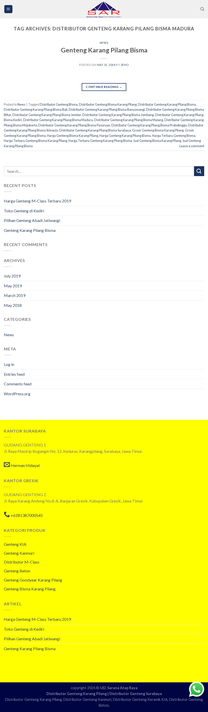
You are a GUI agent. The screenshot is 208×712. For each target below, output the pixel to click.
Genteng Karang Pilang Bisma (104, 50)
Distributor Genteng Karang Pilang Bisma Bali (35, 109)
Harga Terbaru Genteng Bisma (173, 136)
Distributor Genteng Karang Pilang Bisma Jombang (118, 115)
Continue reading (104, 87)
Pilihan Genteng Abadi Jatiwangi (32, 220)
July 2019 (12, 275)
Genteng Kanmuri (19, 553)
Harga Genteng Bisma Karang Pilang (72, 136)
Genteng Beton (17, 570)
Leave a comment (191, 146)
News (104, 42)
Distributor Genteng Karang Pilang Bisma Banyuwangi (107, 109)
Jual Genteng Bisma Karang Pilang (157, 141)
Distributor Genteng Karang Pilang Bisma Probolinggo (149, 125)
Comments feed (17, 383)
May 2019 (13, 285)
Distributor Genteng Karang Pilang (77, 693)
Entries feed (14, 374)
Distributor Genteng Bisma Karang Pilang (108, 104)
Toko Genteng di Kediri (24, 210)
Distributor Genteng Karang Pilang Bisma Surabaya (95, 130)
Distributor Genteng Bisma (59, 104)
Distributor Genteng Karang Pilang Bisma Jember (46, 115)
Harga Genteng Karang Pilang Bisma (125, 136)
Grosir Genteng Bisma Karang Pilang (158, 130)
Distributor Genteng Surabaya (135, 693)
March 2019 (14, 295)
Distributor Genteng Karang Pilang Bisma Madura (58, 120)
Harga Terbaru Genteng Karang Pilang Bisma (100, 141)
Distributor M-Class (21, 561)
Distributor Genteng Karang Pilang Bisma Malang (128, 120)
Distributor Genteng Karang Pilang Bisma (167, 104)
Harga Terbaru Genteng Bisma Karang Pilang (35, 141)
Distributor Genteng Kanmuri (87, 699)
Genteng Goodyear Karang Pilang (33, 579)
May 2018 (13, 305)
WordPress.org (17, 393)
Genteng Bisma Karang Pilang (30, 588)
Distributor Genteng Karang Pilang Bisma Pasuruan (74, 125)
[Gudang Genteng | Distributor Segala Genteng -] (104, 9)
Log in (9, 364)
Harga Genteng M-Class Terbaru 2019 (37, 200)
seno (125, 64)
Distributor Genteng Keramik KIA (140, 699)
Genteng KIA (15, 544)
